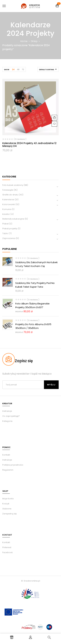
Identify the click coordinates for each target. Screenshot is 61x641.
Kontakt (6, 454)
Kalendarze (8, 199)
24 (13, 69)
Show (6, 69)
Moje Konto (8, 498)
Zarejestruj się (9, 513)
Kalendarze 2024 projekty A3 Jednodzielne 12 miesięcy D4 (29, 145)
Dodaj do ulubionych (54, 124)
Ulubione (6, 508)
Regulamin (7, 469)
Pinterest (6, 547)
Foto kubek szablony (12, 185)
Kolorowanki (8, 204)
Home (24, 41)
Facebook (7, 552)
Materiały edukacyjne (13, 218)
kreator (6, 214)
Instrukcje (7, 459)
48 (18, 69)
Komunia (6, 209)
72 (23, 69)
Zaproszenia (8, 238)
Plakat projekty (9, 228)
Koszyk (5, 503)
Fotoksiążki (7, 189)
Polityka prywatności (12, 464)
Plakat (5, 223)
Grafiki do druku (10, 194)
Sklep (34, 41)
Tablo (5, 233)
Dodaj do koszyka (54, 117)
